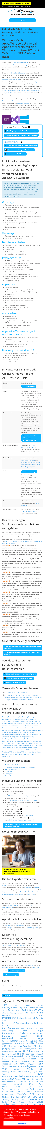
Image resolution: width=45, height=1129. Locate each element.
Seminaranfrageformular (9, 101)
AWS (26, 1013)
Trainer (4, 885)
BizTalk (15, 1018)
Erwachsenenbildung (8, 737)
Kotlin (40, 1048)
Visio (13, 1102)
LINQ (25, 1051)
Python (18, 1079)
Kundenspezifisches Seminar (26, 728)
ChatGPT (34, 1023)
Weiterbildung (6, 719)
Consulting (25, 734)
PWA (12, 1079)
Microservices (28, 1053)
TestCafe (21, 1094)
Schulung (5, 717)
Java (11, 1046)
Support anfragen (12, 975)
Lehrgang (26, 719)
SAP (29, 1081)
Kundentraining (19, 739)
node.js (27, 1066)
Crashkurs (32, 734)
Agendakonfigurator (23, 103)
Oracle (30, 1068)
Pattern (19, 1071)
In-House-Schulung (24, 723)
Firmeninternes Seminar (9, 728)
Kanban (24, 1048)
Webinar (4, 754)
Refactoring (36, 1079)
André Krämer (19, 894)
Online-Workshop (7, 745)
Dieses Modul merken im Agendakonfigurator (22, 146)
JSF (16, 1048)
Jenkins (39, 1046)
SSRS (27, 1089)
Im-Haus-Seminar (7, 726)
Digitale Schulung (13, 754)
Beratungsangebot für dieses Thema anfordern (22, 135)
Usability (14, 1099)
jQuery (12, 1049)
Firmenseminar (14, 721)
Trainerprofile (9, 774)
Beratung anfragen (17, 971)
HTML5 (33, 1043)
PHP (25, 1071)
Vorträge (37, 888)
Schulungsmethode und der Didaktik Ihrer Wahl (24, 800)
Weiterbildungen (23, 743)
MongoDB (26, 1061)
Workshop (31, 717)
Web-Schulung (13, 750)
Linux (32, 1051)
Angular (12, 1010)
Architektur (27, 1010)
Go (33, 1040)
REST (21, 1082)
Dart (36, 1028)
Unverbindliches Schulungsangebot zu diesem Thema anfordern (22, 647)
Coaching (25, 717)
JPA (7, 1049)
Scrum (35, 1081)
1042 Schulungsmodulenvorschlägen (18, 796)
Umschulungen (6, 743)
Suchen (7, 995)
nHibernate (19, 1066)
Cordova (19, 1028)
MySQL (31, 1063)
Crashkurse (38, 734)
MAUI (13, 1053)
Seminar (10, 717)
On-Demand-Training (8, 732)
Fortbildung (14, 719)
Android (32, 1007)
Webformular (6, 952)
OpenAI (17, 1069)
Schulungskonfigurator (34, 82)
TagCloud (7, 925)
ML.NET (15, 1061)
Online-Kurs (30, 748)
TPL (12, 1096)
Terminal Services (23, 1091)
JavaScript (24, 1046)
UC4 (29, 1097)
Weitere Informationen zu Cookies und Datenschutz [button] (18, 1116)
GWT (16, 1043)
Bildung (19, 734)
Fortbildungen (6, 739)
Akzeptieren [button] (22, 1123)
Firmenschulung (20, 737)
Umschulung (6, 721)
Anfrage (28, 6)
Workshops (32, 743)
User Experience (28, 1099)
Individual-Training (37, 730)
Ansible (18, 1010)
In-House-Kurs (29, 721)
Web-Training (30, 750)
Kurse (12, 739)
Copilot (12, 1028)
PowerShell (17, 1076)
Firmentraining (29, 737)
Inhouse (22, 721)
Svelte (33, 1089)
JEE (34, 1046)
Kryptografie (6, 1051)
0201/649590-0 (8, 6)
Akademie (39, 743)
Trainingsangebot (35, 741)
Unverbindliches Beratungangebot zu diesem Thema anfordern (22, 654)
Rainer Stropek (30, 894)
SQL (29, 1086)
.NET (4, 1005)
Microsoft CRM (27, 1056)
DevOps (14, 1033)
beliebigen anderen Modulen (11, 79)
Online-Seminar (28, 745)
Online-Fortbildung (7, 748)
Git (23, 1040)
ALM (26, 1008)
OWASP (13, 1071)
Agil (21, 1007)
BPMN (37, 1018)
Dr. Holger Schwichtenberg (19, 63)
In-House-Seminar (13, 723)
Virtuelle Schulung (24, 754)
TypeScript (21, 1096)
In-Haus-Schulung (36, 723)
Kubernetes (17, 1051)
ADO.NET (15, 1007)
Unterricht (15, 743)
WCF (34, 1104)
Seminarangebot (19, 741)
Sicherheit (18, 1084)
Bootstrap (29, 1018)
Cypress (30, 1028)
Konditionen (8, 771)
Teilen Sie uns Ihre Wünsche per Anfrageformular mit (30, 438)
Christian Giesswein (8, 894)
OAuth (33, 1066)
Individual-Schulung (25, 730)
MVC (15, 1064)
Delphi (24, 1030)
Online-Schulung (18, 745)
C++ (17, 1023)
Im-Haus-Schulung (18, 726)
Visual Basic (26, 1102)
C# (13, 1022)
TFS (32, 1094)
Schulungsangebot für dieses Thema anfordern (22, 131)
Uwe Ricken (20, 892)
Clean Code (5, 1026)
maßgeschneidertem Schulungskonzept (14, 945)
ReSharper (15, 1082)
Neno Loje (28, 892)
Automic (20, 1013)
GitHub (29, 1041)
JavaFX (16, 1046)
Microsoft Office (18, 1059)
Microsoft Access (12, 1056)
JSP (19, 1048)
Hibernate (23, 1043)
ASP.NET (37, 1010)
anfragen (9, 928)
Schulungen (27, 739)
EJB (34, 1033)
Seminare (27, 741)
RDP (23, 1079)
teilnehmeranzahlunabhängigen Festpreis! (21, 820)
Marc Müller (35, 892)
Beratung (14, 734)
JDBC (31, 1046)
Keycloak (31, 1049)
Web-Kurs (24, 752)
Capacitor (24, 1022)
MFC (19, 1054)
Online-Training (37, 745)
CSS (24, 1028)
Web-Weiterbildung (15, 752)
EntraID (23, 1038)
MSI (34, 1061)
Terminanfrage (30, 386)
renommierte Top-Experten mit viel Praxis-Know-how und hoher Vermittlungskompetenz (30, 464)
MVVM (22, 1064)
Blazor (22, 1018)
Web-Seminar (22, 750)
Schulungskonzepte (11, 769)
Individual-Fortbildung (21, 732)
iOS (7, 1046)
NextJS (11, 1066)
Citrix (40, 1023)
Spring (17, 1087)
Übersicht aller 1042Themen (16, 154)
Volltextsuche (20, 925)
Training (16, 717)
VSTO (20, 1104)
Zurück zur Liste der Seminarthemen (16, 765)
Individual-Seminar (13, 730)
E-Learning (31, 752)
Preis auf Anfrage (30, 472)
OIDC (39, 1066)
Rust (25, 1081)
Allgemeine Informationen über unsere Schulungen (20, 767)
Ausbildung (32, 719)
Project (27, 1076)
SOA (31, 1084)
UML (35, 1096)
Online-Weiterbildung (20, 748)
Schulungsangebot (7, 741)
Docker (23, 1033)
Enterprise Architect (14, 1036)
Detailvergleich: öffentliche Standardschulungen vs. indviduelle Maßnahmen (21, 825)
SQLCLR (12, 1089)
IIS (5, 1046)
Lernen (20, 719)
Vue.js (28, 1104)
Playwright (32, 1071)
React (28, 1079)
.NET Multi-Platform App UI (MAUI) (16, 692)
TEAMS (12, 1092)
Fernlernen (38, 752)
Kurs (20, 717)
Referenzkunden (10, 776)
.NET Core (22, 1005)
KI (36, 1048)
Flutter (12, 1040)
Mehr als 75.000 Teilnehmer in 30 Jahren (16, 3)
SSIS (22, 1089)
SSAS (18, 1089)
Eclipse (30, 1033)
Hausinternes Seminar (31, 726)
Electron (39, 1033)
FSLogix (19, 1041)
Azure (32, 1012)
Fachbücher (27, 888)
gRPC (37, 1041)
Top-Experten (29, 816)
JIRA (4, 1048)
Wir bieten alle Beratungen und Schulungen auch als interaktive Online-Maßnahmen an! (16, 871)
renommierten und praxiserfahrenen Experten (16, 65)
